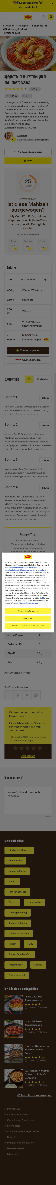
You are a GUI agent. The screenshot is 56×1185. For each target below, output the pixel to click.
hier (43, 598)
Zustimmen (28, 618)
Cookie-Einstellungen (28, 611)
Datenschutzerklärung (28, 603)
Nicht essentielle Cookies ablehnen (28, 626)
